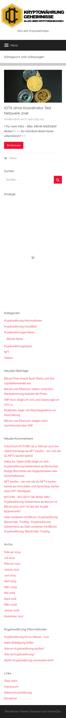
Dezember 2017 (14, 616)
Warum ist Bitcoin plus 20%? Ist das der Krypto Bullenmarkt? (30, 506)
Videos (13, 158)
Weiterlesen (14, 145)
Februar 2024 (12, 552)
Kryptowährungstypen (18, 346)
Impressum (11, 686)
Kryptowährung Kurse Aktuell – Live (26, 637)
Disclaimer (10, 698)
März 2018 (10, 604)
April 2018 (10, 598)
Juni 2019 (10, 575)
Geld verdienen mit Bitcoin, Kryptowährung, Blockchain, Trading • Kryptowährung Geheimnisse (31, 522)
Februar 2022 (12, 563)
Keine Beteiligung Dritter (19, 642)
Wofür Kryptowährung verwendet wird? (29, 660)
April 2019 (10, 581)
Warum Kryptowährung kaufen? (24, 648)
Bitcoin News (15, 339)
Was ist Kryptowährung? (19, 654)
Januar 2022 (11, 569)
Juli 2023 (9, 558)
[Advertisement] (33, 225)
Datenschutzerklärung (18, 692)
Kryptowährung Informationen (23, 320)
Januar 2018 (11, 610)
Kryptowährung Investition (20, 326)
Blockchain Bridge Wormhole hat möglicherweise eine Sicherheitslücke (31, 471)
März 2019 (10, 587)
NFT (6, 352)
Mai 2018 (9, 593)
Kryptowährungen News (19, 332)
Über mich (10, 680)
